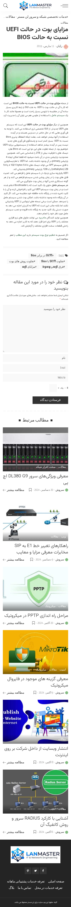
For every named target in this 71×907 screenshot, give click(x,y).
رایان (59, 46)
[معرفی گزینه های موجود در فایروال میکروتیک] (35, 652)
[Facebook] (43, 870)
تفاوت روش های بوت (21, 261)
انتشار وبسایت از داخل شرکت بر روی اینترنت (36, 752)
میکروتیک (50, 606)
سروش (59, 490)
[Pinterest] (28, 870)
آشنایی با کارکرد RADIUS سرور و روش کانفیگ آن (40, 821)
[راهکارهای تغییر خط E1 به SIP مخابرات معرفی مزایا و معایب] (35, 519)
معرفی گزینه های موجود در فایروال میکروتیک (37, 682)
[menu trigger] (63, 5)
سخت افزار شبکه (46, 467)
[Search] (6, 5)
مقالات (10, 16)
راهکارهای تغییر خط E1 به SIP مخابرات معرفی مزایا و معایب (41, 549)
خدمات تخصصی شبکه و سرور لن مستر (42, 16)
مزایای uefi (28, 267)
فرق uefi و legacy (53, 267)
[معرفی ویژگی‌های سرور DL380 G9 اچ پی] (35, 449)
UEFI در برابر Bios (41, 255)
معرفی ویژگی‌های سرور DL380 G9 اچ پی (35, 479)
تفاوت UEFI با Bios (52, 261)
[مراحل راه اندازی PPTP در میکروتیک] (35, 589)
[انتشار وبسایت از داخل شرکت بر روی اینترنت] (35, 722)
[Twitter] (35, 870)
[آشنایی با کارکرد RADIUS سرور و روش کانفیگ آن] (35, 792)
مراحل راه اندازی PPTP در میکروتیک (36, 615)
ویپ (63, 537)
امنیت (62, 670)
